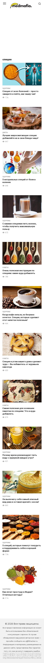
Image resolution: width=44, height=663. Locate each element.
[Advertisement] (22, 34)
